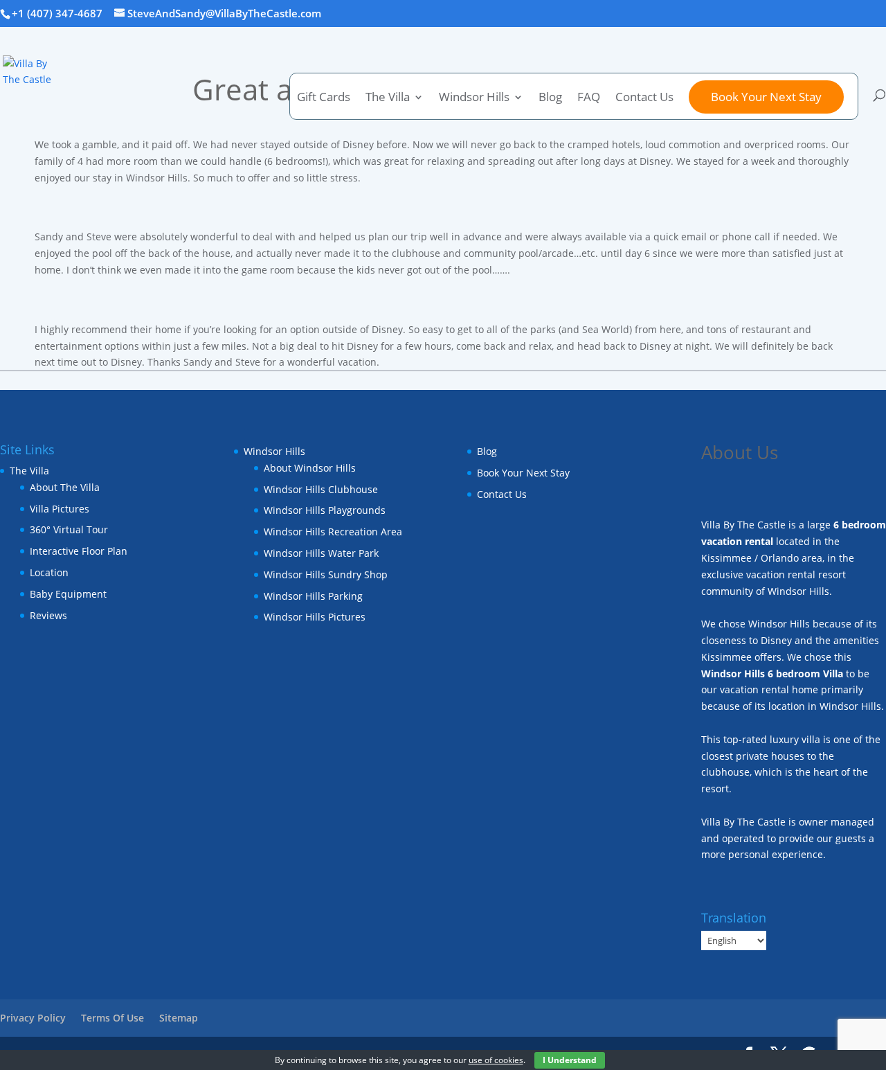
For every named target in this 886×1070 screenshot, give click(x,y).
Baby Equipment (68, 593)
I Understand (570, 1060)
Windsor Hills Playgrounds (325, 510)
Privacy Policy (33, 1017)
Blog (550, 98)
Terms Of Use (112, 1017)
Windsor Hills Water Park (321, 553)
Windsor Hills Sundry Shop (326, 574)
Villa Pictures (59, 508)
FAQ (588, 98)
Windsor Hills (474, 98)
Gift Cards (323, 98)
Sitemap (178, 1017)
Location (49, 572)
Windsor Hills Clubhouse (321, 489)
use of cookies (496, 1060)
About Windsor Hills (310, 467)
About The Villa (65, 487)
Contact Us (644, 98)
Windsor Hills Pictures (314, 616)
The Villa (29, 470)
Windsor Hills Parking (313, 596)
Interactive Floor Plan (78, 551)
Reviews (48, 615)
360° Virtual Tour (69, 529)
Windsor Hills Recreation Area (333, 531)
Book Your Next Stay (766, 97)
